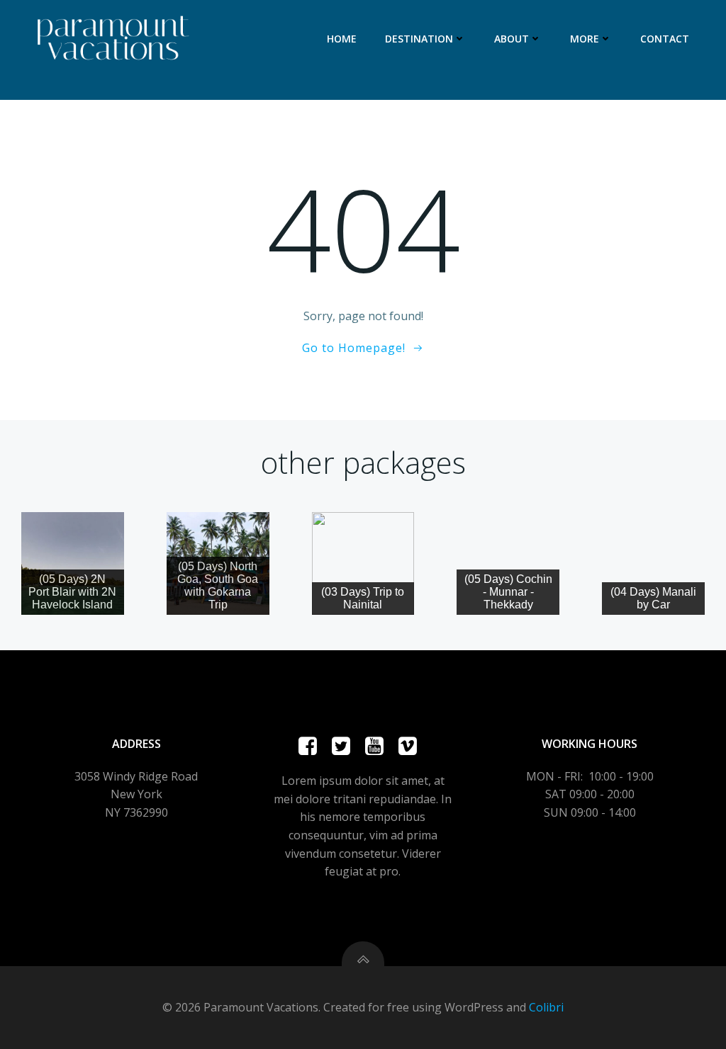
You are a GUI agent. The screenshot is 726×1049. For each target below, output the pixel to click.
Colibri (546, 1007)
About (511, 38)
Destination (419, 38)
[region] (72, 563)
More (584, 38)
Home (342, 38)
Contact (664, 38)
